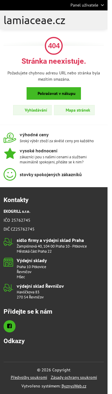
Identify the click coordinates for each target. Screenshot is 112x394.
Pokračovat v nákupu (56, 93)
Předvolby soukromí (29, 377)
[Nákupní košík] (90, 20)
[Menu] (105, 20)
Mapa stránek (77, 110)
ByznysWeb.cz (74, 386)
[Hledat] (76, 20)
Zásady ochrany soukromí (74, 377)
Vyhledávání (35, 110)
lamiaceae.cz (34, 20)
